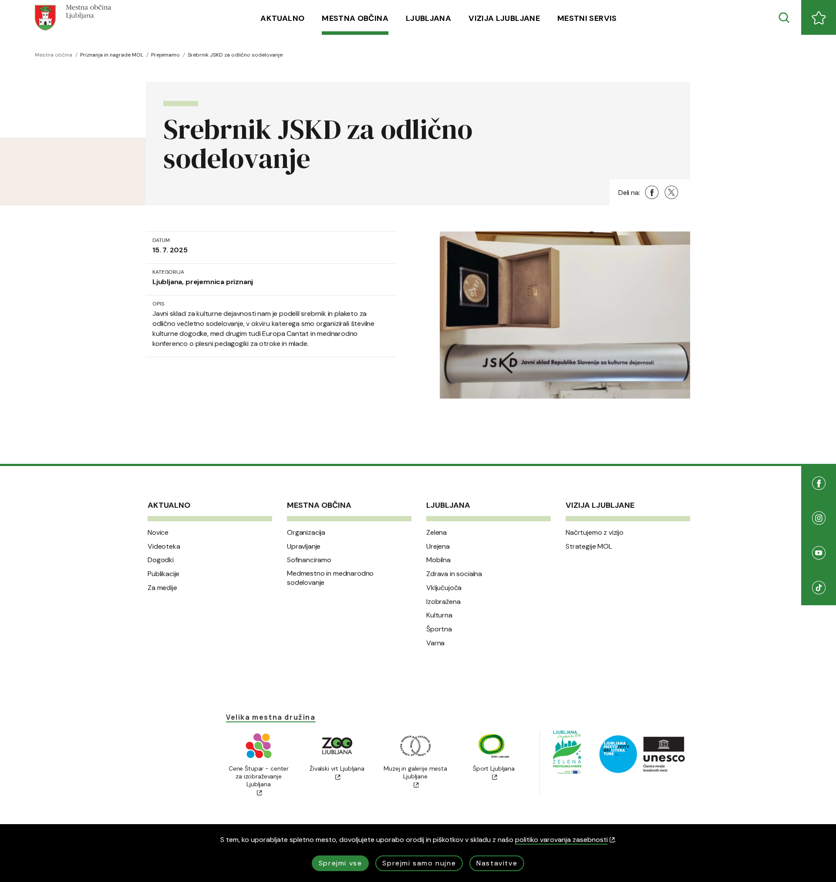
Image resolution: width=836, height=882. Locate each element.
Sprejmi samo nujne (419, 863)
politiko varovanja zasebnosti (561, 839)
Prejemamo (165, 54)
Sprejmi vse (340, 863)
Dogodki (161, 560)
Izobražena (443, 601)
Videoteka (164, 546)
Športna (439, 629)
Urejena (438, 546)
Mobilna (438, 560)
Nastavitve (496, 863)
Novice (158, 532)
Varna (435, 643)
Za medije (162, 588)
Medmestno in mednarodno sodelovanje (330, 578)
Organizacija (306, 532)
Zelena (436, 532)
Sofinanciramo (309, 560)
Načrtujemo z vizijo (595, 532)
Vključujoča (444, 588)
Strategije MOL (589, 546)
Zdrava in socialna (454, 574)
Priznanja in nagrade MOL (111, 54)
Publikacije (163, 574)
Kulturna (439, 615)
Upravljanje (303, 546)
